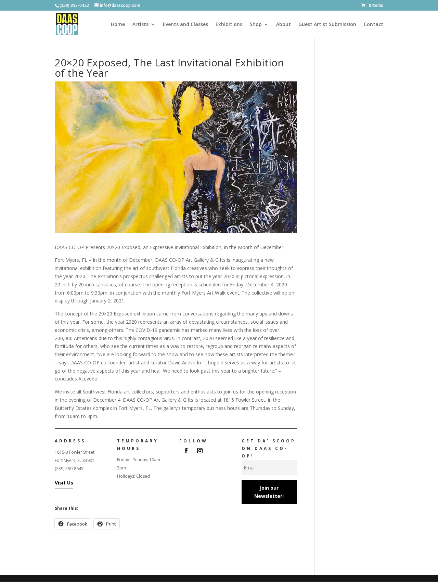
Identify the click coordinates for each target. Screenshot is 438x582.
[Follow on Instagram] (199, 450)
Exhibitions (229, 24)
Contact (373, 24)
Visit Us (64, 482)
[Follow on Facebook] (186, 450)
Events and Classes (185, 24)
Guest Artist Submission (327, 24)
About (283, 24)
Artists (140, 24)
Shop (256, 24)
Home (118, 24)
